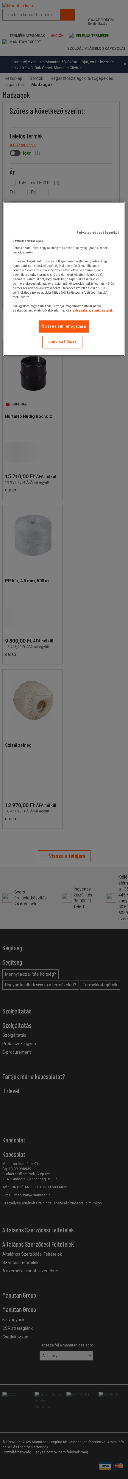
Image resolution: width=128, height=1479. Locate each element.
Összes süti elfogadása (64, 326)
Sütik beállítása (62, 342)
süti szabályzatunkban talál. (93, 310)
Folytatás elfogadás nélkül (98, 232)
